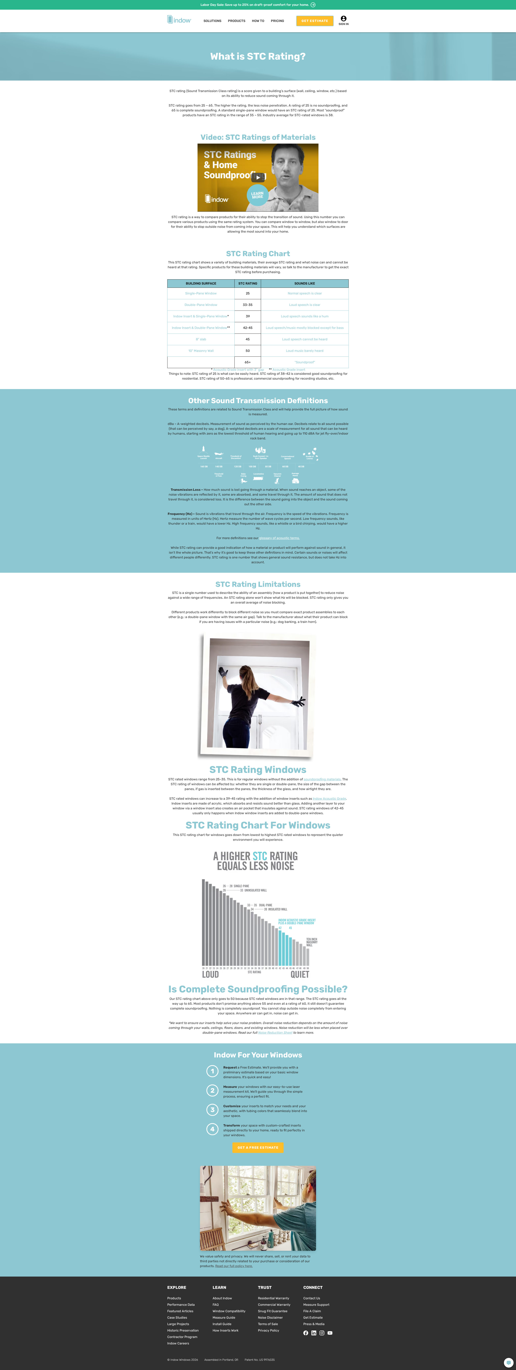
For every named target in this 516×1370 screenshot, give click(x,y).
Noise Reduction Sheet (275, 1032)
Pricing (277, 21)
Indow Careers (178, 1343)
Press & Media (314, 1324)
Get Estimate (313, 1317)
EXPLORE (176, 1287)
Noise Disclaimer (270, 1317)
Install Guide (222, 1324)
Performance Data (181, 1305)
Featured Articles (180, 1311)
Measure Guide (224, 1317)
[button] (212, 21)
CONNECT (313, 1287)
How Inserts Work (225, 1330)
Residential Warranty (273, 1298)
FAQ (216, 1305)
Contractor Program (182, 1337)
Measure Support (316, 1305)
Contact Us (311, 1298)
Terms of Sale (268, 1324)
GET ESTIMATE (315, 21)
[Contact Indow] (508, 1362)
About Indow (222, 1298)
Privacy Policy (268, 1330)
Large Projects (178, 1324)
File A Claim (312, 1311)
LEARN (219, 1287)
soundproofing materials (322, 779)
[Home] (179, 19)
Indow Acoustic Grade (329, 798)
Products (174, 1298)
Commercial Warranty (274, 1305)
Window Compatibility (229, 1311)
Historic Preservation (183, 1330)
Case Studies (177, 1317)
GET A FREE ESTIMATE (258, 1147)
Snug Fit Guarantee (272, 1311)
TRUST (265, 1287)
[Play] (258, 177)
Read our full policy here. (234, 1266)
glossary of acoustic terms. (279, 538)
